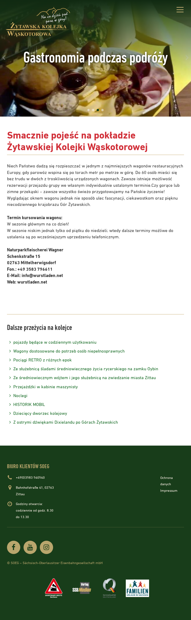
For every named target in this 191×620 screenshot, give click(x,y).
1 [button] (88, 110)
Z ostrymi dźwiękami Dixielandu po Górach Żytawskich (65, 422)
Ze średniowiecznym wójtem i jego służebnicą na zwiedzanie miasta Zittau (84, 378)
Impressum (168, 490)
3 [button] (98, 110)
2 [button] (93, 110)
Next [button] (187, 57)
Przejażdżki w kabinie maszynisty (45, 387)
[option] (95, 58)
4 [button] (102, 110)
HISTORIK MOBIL (29, 404)
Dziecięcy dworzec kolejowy (40, 413)
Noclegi (20, 396)
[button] (180, 10)
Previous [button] (4, 57)
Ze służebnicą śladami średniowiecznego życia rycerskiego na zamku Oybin (85, 369)
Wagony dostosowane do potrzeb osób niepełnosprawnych (69, 351)
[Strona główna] (42, 22)
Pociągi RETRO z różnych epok (42, 360)
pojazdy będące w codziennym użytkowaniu (54, 342)
